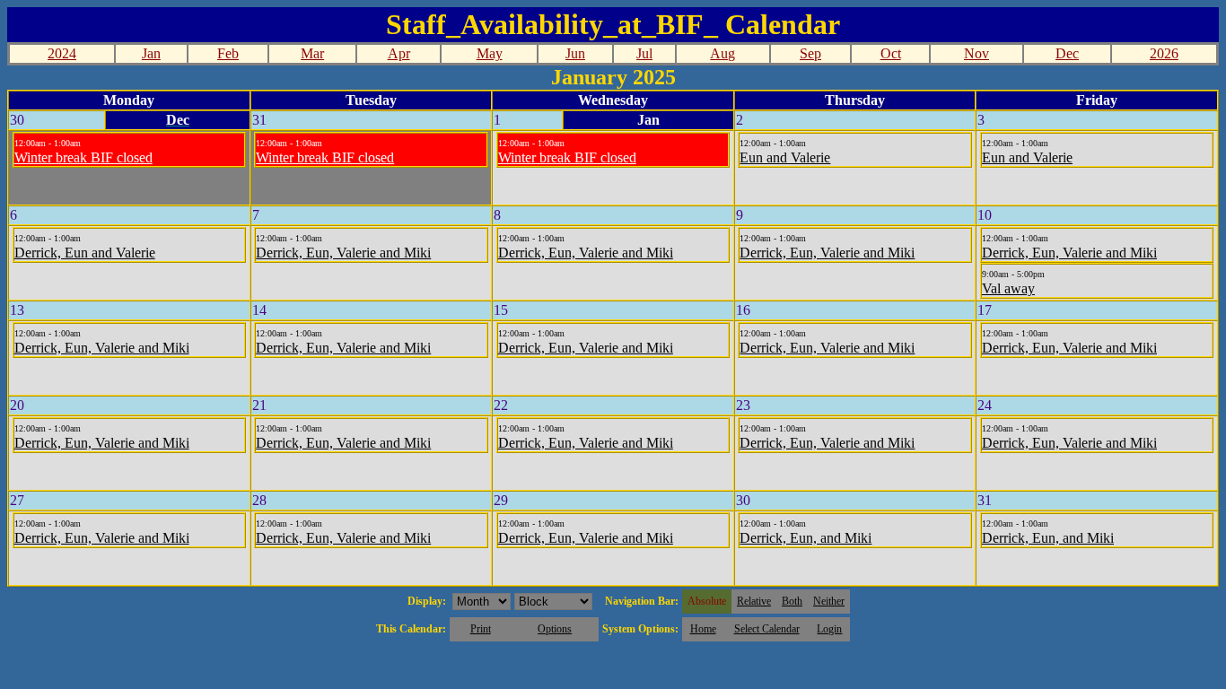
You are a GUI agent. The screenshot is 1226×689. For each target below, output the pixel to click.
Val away (1008, 288)
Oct (890, 53)
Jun (575, 53)
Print (480, 629)
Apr (399, 53)
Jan (151, 53)
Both (792, 601)
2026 (1164, 53)
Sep (810, 53)
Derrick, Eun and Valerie (84, 252)
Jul (644, 53)
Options (555, 629)
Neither (829, 601)
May (490, 53)
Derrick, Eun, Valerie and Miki (343, 252)
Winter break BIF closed (83, 157)
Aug (722, 53)
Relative (754, 601)
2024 (62, 53)
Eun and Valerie (785, 157)
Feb (228, 53)
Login (829, 629)
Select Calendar (767, 629)
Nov (976, 53)
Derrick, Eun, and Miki (805, 537)
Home (703, 629)
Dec (1067, 53)
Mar (312, 53)
